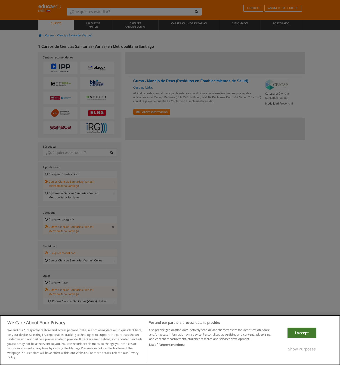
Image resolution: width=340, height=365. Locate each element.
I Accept (302, 332)
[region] (170, 340)
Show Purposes (302, 349)
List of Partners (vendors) (167, 345)
